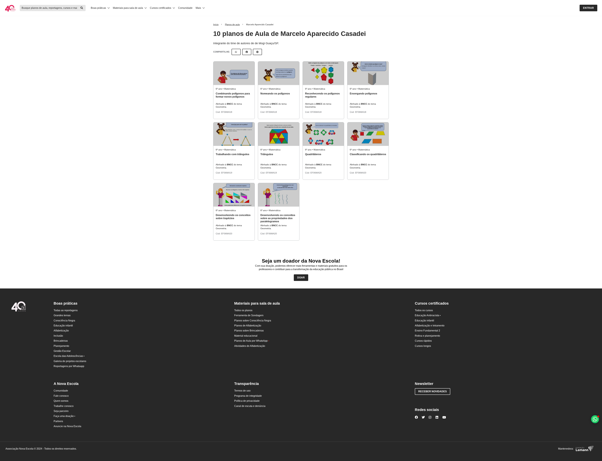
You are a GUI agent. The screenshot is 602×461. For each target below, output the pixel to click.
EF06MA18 (226, 112)
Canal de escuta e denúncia (249, 406)
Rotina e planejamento (427, 335)
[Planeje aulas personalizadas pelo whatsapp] (595, 419)
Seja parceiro (61, 411)
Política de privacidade (247, 401)
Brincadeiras (61, 340)
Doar (301, 277)
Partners (58, 421)
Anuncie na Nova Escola (67, 426)
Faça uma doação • (64, 416)
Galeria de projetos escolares (70, 361)
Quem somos (61, 401)
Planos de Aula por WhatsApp (251, 340)
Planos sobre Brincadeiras (249, 330)
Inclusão (58, 335)
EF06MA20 (316, 172)
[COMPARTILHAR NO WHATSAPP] (236, 52)
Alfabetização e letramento (429, 325)
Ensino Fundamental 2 (427, 330)
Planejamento (61, 346)
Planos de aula (232, 24)
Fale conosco (61, 395)
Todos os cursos (424, 310)
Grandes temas (62, 315)
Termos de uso (242, 390)
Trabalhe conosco (64, 406)
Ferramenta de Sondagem (248, 315)
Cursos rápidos (423, 340)
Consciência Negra (64, 320)
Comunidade (185, 8)
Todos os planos (243, 310)
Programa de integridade (248, 395)
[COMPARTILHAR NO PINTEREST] (257, 52)
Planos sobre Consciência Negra (252, 320)
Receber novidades (432, 391)
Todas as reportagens (66, 310)
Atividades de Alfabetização (249, 346)
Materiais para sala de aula (128, 8)
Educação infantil (63, 325)
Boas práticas (99, 8)
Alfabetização (61, 330)
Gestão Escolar (62, 351)
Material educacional (245, 335)
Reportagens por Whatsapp (69, 366)
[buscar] (82, 8)
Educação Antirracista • (428, 315)
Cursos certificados (161, 8)
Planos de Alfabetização (247, 325)
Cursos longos (423, 346)
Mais (199, 8)
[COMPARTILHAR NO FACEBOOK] (246, 52)
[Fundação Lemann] (584, 449)
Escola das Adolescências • (69, 356)
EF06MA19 (226, 172)
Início (216, 24)
